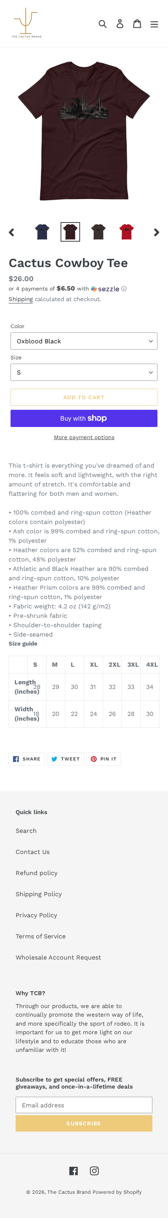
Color (18, 326)
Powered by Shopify (117, 1192)
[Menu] (154, 23)
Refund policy (36, 873)
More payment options (84, 437)
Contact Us (33, 852)
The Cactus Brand (69, 1192)
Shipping (21, 299)
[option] (42, 232)
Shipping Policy (39, 894)
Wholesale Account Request (58, 957)
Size (16, 357)
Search (26, 830)
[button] (84, 288)
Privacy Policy (36, 915)
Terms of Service (41, 936)
